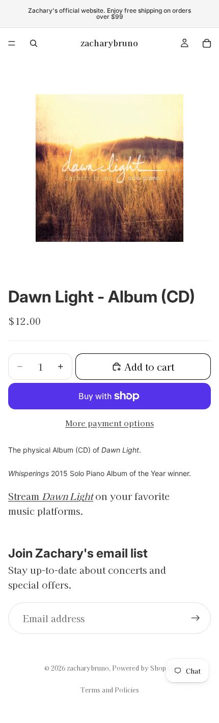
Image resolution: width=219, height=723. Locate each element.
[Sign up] (195, 618)
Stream (50, 496)
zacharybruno (88, 667)
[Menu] (11, 43)
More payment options (109, 423)
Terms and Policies (109, 689)
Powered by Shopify (143, 667)
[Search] (33, 43)
